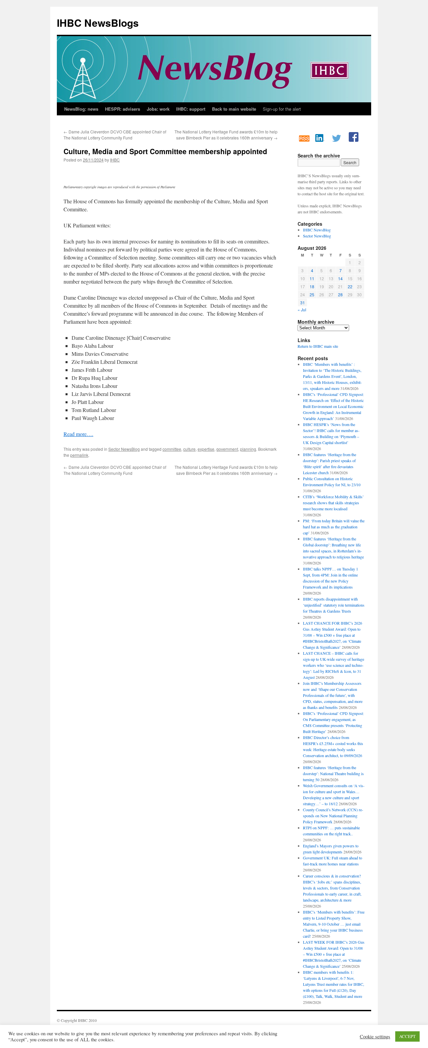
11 (312, 278)
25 (312, 294)
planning (248, 449)
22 (350, 286)
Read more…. (78, 433)
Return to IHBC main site (318, 346)
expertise (206, 449)
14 (340, 278)
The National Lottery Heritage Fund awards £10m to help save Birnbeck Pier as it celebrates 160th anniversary (226, 134)
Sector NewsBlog (124, 449)
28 (340, 294)
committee (172, 449)
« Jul (302, 309)
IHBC (115, 160)
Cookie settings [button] (375, 1037)
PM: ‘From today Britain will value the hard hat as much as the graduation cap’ (333, 526)
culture (189, 449)
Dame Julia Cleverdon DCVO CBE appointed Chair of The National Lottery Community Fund (115, 134)
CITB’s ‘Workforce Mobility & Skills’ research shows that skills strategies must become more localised (333, 502)
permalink (79, 455)
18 (312, 286)
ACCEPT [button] (407, 1036)
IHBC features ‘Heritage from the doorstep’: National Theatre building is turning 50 (333, 773)
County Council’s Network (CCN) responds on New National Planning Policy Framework (333, 815)
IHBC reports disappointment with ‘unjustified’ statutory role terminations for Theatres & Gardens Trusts (333, 605)
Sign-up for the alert (282, 109)
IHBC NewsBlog (317, 229)
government (227, 449)
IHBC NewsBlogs (98, 22)
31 (302, 302)
